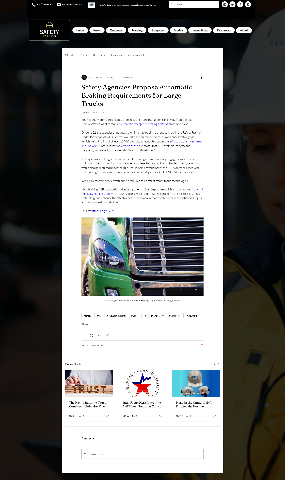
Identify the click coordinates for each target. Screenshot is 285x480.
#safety (87, 315)
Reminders (99, 54)
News (84, 54)
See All (217, 363)
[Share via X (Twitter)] (91, 335)
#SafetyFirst (175, 315)
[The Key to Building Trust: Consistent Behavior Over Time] (89, 383)
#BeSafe (135, 315)
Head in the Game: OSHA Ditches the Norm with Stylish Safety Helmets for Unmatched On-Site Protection (195, 404)
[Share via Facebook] (83, 335)
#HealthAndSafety (154, 315)
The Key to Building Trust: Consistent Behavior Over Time (88, 404)
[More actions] (202, 77)
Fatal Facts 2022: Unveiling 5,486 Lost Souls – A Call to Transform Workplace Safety (142, 404)
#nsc (99, 315)
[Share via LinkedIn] (99, 335)
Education (116, 54)
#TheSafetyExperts (116, 315)
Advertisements (136, 54)
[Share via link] (107, 335)
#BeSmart (192, 315)
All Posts (69, 54)
